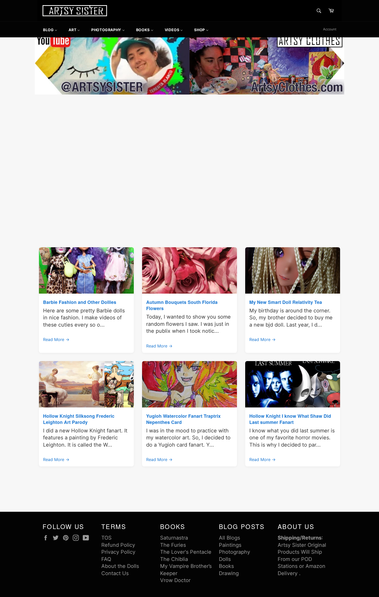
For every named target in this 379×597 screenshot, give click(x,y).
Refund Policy (118, 545)
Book (225, 566)
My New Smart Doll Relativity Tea (285, 302)
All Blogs (229, 538)
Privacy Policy (118, 552)
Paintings (230, 545)
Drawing (229, 573)
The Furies (173, 545)
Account (329, 29)
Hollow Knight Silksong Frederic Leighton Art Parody (78, 419)
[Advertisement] (189, 134)
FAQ (106, 559)
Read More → (56, 339)
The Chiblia (174, 559)
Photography (234, 552)
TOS (106, 538)
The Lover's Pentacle (185, 552)
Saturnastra (174, 538)
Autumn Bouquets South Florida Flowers (182, 305)
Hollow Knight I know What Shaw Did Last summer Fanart (290, 419)
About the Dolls (120, 566)
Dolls (225, 559)
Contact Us (115, 573)
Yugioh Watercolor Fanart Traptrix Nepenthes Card (183, 419)
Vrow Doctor (175, 580)
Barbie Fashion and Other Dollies (79, 302)
